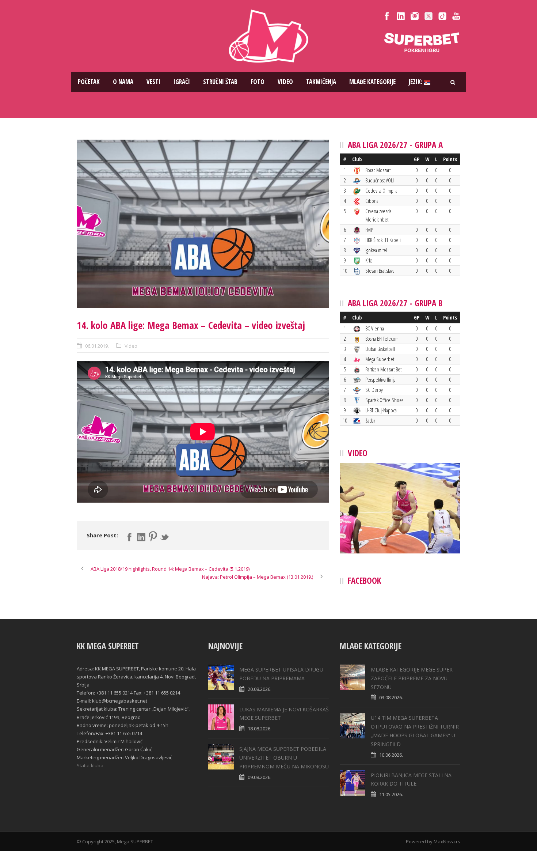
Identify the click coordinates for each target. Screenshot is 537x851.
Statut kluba (90, 765)
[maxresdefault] (203, 224)
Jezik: (416, 81)
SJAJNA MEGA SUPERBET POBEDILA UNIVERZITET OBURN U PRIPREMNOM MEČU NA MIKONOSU (284, 757)
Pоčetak (89, 81)
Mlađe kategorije (372, 81)
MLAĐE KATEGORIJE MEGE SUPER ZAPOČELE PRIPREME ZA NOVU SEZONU (412, 678)
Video (285, 81)
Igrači (182, 81)
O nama (123, 81)
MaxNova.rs (447, 841)
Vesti (153, 81)
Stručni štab (220, 81)
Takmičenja (321, 81)
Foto (257, 81)
